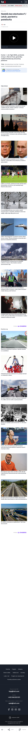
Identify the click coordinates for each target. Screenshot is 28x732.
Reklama (20, 669)
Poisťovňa (21, 64)
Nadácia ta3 (16, 672)
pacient (3, 66)
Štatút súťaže (7, 672)
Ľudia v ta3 (6, 676)
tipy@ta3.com (14, 691)
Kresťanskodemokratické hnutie (13, 66)
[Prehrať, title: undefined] (14, 38)
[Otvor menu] (26, 2)
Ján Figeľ (16, 64)
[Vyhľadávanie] (21, 1)
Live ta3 (4, 5)
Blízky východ (18, 5)
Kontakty (23, 672)
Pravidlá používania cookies (14, 679)
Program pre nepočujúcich (17, 676)
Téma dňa (3, 11)
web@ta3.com (14, 703)
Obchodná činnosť (9, 64)
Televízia (8, 669)
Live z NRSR (11, 5)
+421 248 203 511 (14, 697)
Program (14, 669)
